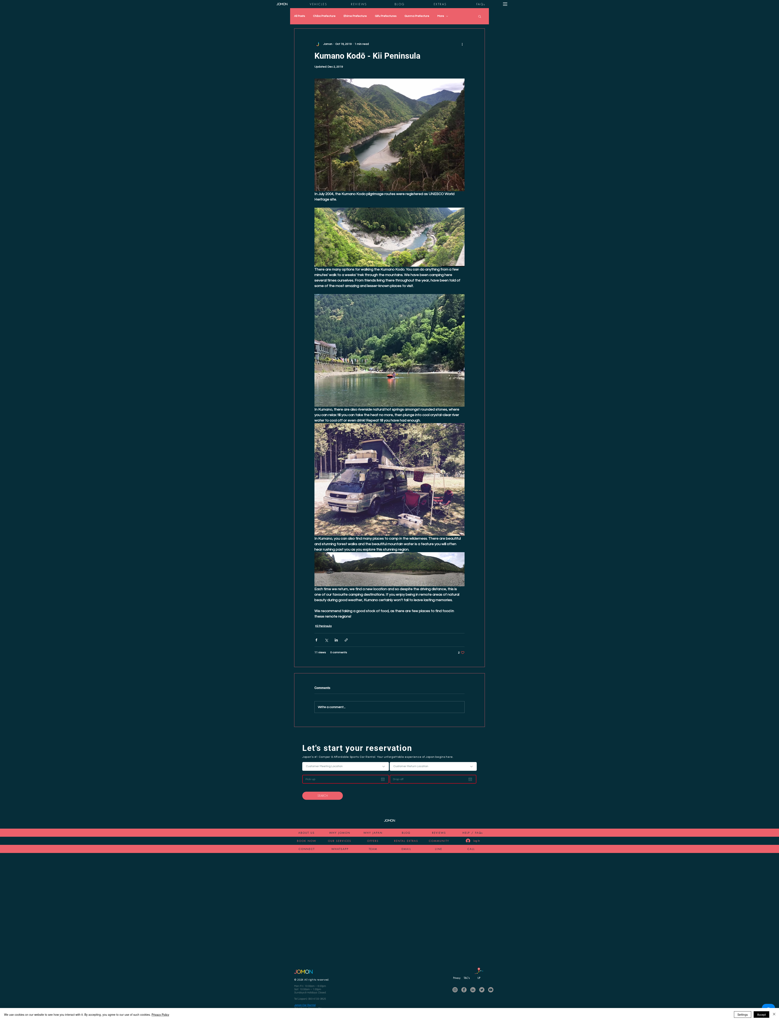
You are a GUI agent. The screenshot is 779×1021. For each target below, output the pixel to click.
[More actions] (462, 44)
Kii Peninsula (323, 626)
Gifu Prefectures (385, 16)
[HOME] (282, 4)
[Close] (774, 1014)
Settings (742, 1014)
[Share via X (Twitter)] (326, 640)
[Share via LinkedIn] (336, 640)
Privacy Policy (160, 1014)
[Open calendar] (382, 779)
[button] (505, 4)
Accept (761, 1014)
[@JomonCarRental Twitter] (481, 989)
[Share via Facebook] (316, 640)
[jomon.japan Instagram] (455, 989)
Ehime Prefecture (355, 16)
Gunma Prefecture (417, 16)
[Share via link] (346, 640)
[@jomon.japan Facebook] (464, 989)
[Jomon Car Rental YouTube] (490, 989)
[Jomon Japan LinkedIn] (473, 989)
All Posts (299, 16)
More (440, 16)
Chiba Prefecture (324, 16)
